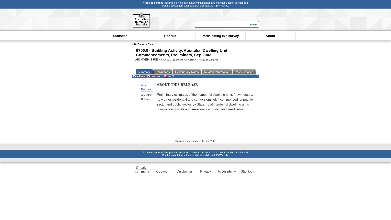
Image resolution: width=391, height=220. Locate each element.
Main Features (146, 87)
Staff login (248, 171)
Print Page (155, 76)
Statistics (120, 36)
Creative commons (142, 169)
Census (170, 36)
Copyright (163, 171)
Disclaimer (184, 171)
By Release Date (143, 44)
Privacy (205, 171)
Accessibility (227, 171)
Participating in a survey (220, 36)
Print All (170, 76)
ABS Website (221, 5)
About (270, 36)
